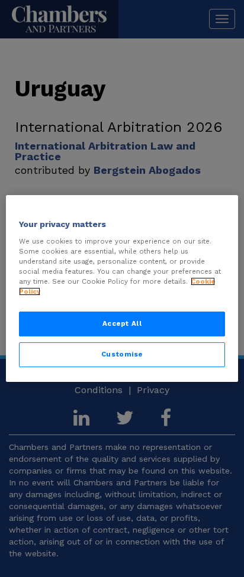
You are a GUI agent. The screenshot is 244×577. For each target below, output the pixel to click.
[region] (121, 288)
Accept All (122, 323)
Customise (122, 354)
